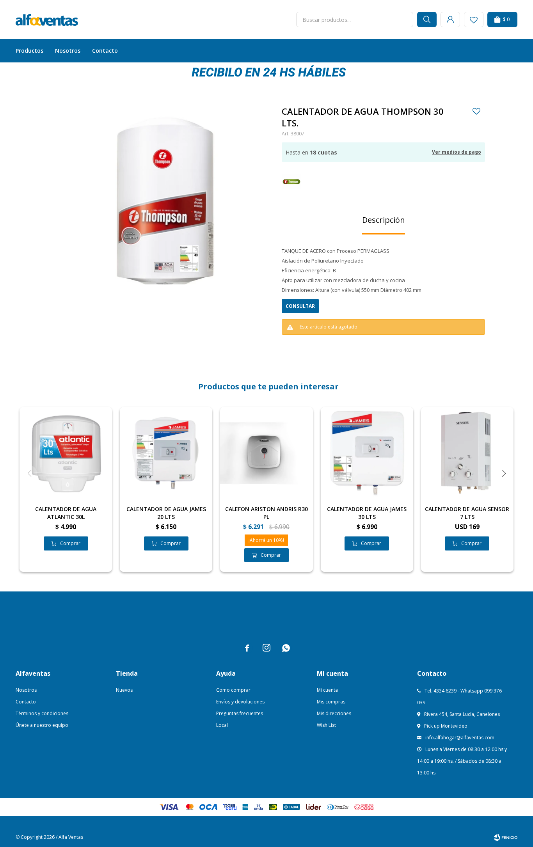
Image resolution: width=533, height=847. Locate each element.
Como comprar (233, 690)
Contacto (105, 50)
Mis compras (331, 701)
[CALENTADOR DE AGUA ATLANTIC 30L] (66, 453)
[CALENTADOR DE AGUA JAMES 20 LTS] (166, 453)
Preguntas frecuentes (239, 713)
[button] (427, 19)
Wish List (326, 725)
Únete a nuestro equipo (42, 725)
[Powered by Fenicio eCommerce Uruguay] (505, 837)
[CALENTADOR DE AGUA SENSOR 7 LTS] (467, 453)
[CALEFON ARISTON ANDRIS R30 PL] (266, 453)
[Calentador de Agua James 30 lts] (367, 453)
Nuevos (124, 690)
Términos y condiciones (42, 713)
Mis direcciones (334, 713)
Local (222, 725)
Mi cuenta (327, 690)
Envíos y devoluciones (240, 701)
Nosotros (67, 50)
